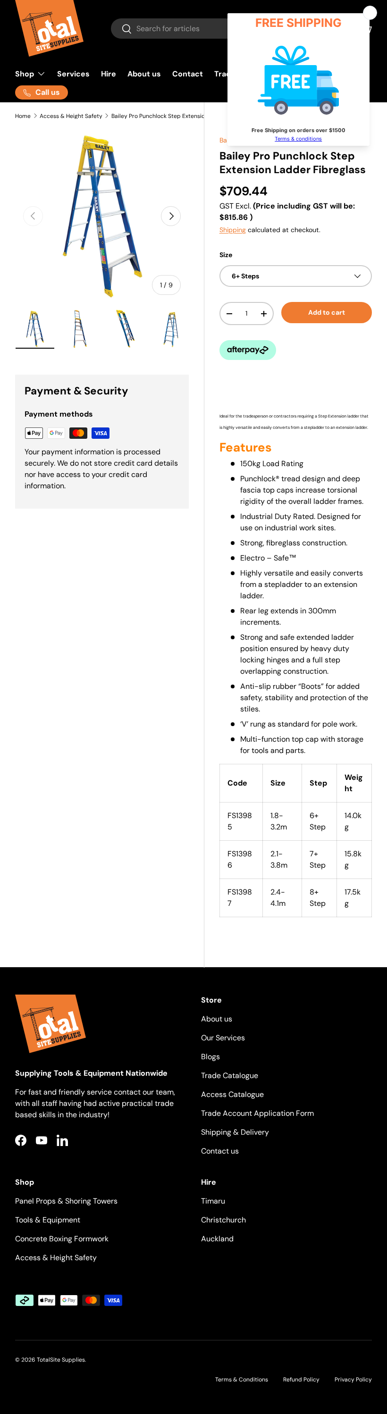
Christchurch (223, 1220)
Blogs (210, 1057)
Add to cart (326, 312)
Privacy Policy (353, 1379)
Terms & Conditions (241, 1379)
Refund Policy (301, 1379)
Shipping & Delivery (235, 1132)
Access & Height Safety (71, 116)
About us (144, 74)
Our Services (223, 1038)
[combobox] (219, 28)
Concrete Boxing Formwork (62, 1239)
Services (73, 74)
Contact (187, 74)
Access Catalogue (232, 1094)
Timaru (213, 1201)
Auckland (217, 1239)
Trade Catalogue (229, 1075)
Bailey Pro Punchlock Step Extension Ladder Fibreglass (168, 116)
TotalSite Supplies (61, 1360)
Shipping (232, 230)
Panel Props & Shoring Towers (66, 1201)
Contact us (220, 1151)
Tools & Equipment (47, 1220)
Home (23, 116)
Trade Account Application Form (257, 1113)
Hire (108, 74)
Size (225, 255)
